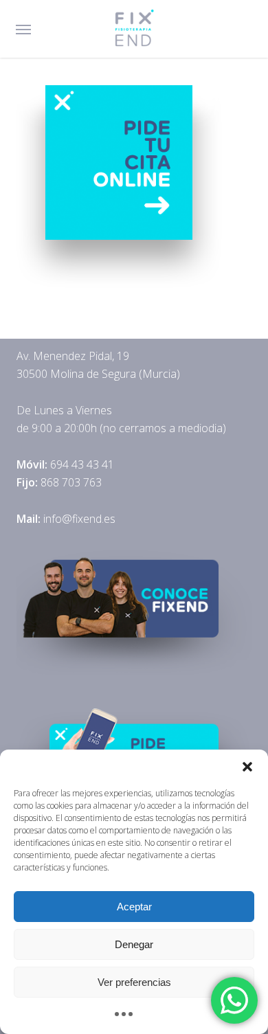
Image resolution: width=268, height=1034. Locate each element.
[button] (247, 767)
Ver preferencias (134, 982)
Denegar (134, 944)
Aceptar (134, 906)
